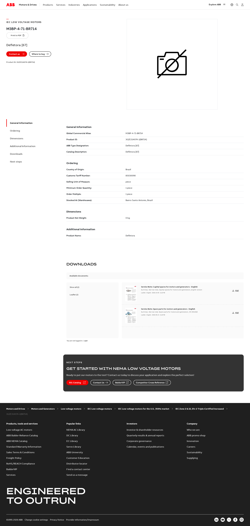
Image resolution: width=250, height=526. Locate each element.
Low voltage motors (71, 408)
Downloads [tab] (16, 153)
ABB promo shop (196, 435)
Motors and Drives (15, 408)
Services (60, 4)
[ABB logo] (10, 5)
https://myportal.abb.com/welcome (242, 4)
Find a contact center (78, 469)
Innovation (193, 441)
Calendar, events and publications (145, 446)
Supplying (192, 457)
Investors (132, 423)
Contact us (14, 54)
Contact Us (98, 382)
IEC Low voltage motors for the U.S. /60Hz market (143, 408)
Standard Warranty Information (23, 446)
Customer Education (78, 457)
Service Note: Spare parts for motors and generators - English (168, 309)
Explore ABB (215, 4)
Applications (90, 4)
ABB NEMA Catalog (16, 441)
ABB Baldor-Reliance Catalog (22, 435)
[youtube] (223, 520)
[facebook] (235, 520)
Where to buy (38, 54)
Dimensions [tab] (16, 138)
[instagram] (242, 520)
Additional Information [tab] (22, 146)
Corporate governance (139, 441)
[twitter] (229, 520)
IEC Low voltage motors (100, 408)
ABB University (74, 452)
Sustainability (107, 4)
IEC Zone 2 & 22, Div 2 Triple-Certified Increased (199, 408)
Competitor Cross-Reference (150, 382)
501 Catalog (75, 382)
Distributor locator (76, 463)
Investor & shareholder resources (145, 429)
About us (123, 4)
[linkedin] (216, 520)
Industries (74, 4)
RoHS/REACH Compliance (20, 463)
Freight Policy (13, 457)
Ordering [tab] (15, 130)
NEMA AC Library (75, 429)
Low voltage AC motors (19, 429)
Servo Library (73, 446)
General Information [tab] (21, 122)
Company (192, 423)
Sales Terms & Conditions (20, 452)
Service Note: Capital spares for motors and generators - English (169, 287)
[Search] (237, 4)
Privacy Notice (57, 519)
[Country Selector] (232, 4)
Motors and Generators (43, 408)
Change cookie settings (36, 519)
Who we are (193, 429)
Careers (191, 446)
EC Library (72, 441)
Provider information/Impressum (82, 519)
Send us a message (77, 474)
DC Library (72, 435)
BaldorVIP (120, 382)
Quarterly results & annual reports (145, 435)
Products (48, 4)
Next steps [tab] (16, 161)
